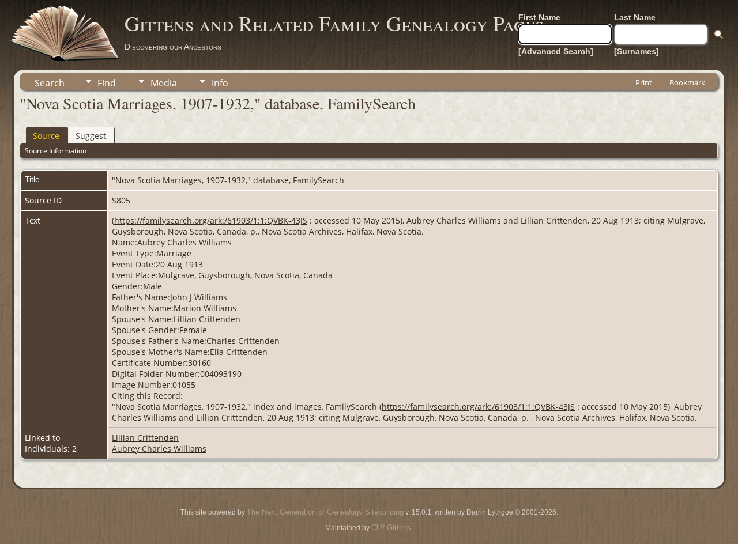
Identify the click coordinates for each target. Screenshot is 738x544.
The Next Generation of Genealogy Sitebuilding (325, 512)
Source (46, 135)
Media (163, 83)
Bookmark (687, 82)
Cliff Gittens (391, 527)
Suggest (91, 135)
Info (220, 83)
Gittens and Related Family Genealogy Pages (334, 23)
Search (50, 83)
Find (106, 83)
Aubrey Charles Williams (159, 448)
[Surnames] (636, 51)
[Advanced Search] (555, 51)
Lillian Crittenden (145, 437)
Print (643, 82)
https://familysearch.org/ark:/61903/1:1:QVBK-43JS (210, 220)
